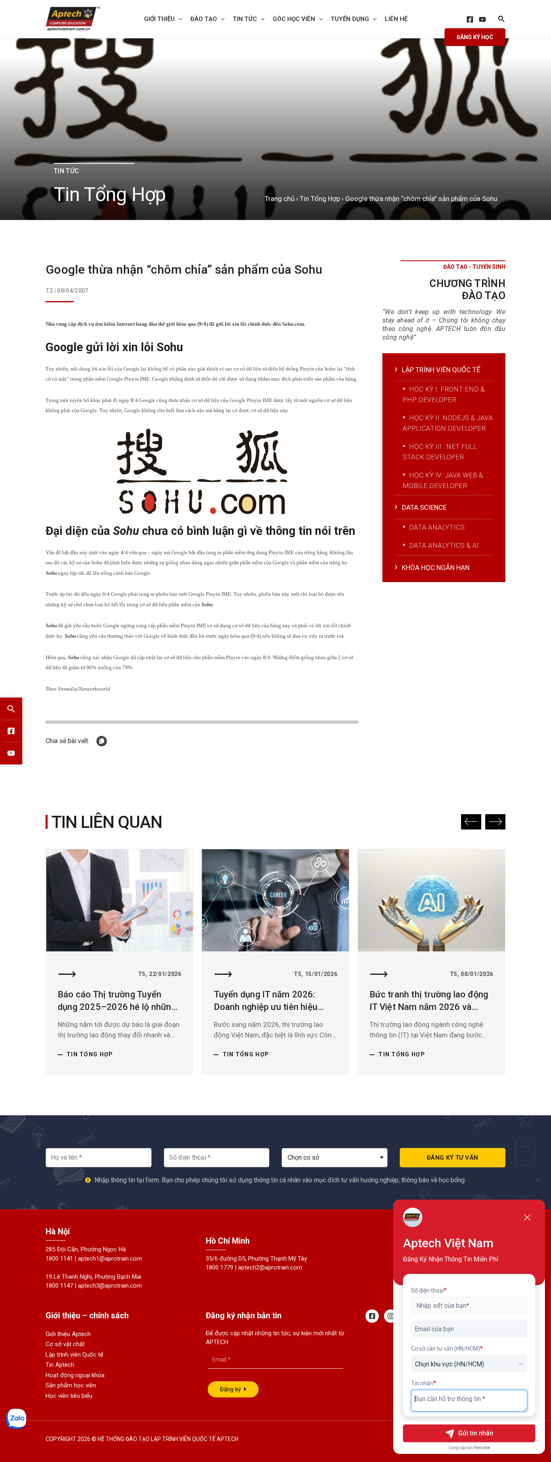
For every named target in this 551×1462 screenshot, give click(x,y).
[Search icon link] (501, 20)
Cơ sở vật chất (65, 1344)
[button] (471, 821)
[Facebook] (470, 19)
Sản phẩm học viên (71, 1385)
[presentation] (178, 19)
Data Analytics (437, 527)
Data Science (424, 507)
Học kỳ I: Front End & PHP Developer (444, 394)
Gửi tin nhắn (475, 1433)
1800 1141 (59, 1258)
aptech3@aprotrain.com (110, 1285)
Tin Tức (245, 19)
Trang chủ (279, 199)
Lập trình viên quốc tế (441, 370)
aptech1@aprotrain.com (110, 1258)
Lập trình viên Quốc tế (74, 1354)
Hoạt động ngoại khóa (75, 1375)
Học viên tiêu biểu (69, 1395)
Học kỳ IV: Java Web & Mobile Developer (443, 480)
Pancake (482, 1447)
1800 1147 (59, 1285)
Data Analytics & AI (444, 545)
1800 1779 (219, 1267)
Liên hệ (396, 19)
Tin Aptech (60, 1364)
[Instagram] (390, 1316)
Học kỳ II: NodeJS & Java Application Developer (448, 423)
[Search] (11, 709)
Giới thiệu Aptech (68, 1334)
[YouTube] (482, 19)
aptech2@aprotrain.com (270, 1267)
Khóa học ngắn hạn (436, 567)
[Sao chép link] (101, 741)
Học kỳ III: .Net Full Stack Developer (440, 451)
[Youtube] (11, 753)
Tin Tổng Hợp (320, 199)
